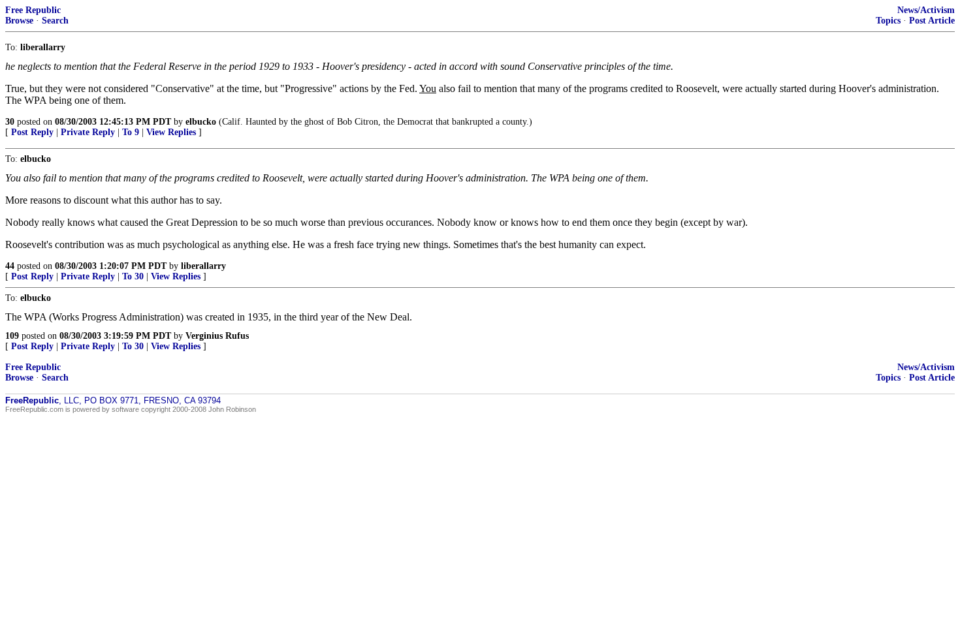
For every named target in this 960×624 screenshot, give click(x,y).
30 (9, 122)
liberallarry (203, 266)
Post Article (932, 20)
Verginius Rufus (217, 336)
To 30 (133, 276)
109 (12, 336)
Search (55, 20)
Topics (888, 20)
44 (9, 266)
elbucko (200, 122)
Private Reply (88, 132)
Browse (19, 20)
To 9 (130, 132)
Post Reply (32, 132)
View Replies (171, 132)
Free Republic (33, 10)
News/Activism (926, 10)
